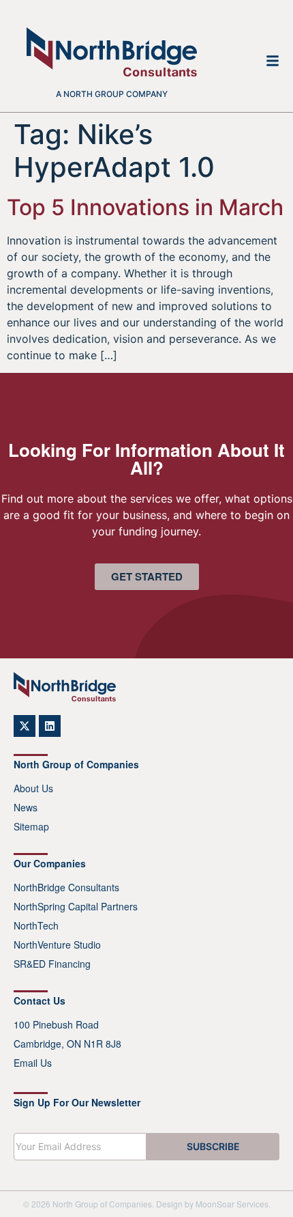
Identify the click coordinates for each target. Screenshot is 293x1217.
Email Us (33, 1062)
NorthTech (36, 925)
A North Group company (112, 94)
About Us (33, 788)
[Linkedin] (50, 726)
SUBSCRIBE (213, 1146)
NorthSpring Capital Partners (76, 906)
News (25, 807)
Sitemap (31, 826)
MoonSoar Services (232, 1203)
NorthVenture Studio (57, 944)
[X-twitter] (24, 726)
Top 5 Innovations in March (145, 207)
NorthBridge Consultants (66, 887)
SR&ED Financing (52, 963)
